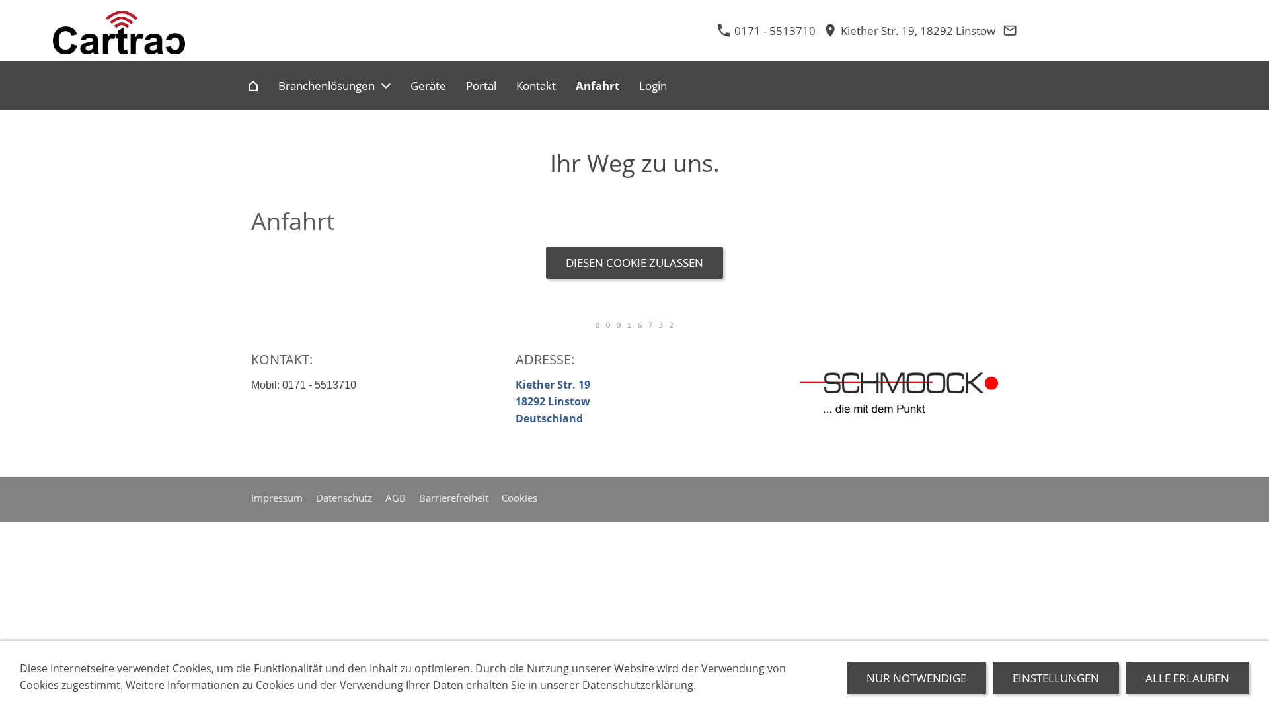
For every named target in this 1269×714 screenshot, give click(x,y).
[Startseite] (253, 85)
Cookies (519, 497)
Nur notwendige (916, 678)
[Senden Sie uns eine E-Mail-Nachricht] (1010, 30)
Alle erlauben (1187, 678)
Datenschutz (344, 497)
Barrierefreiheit (453, 497)
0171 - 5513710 (774, 30)
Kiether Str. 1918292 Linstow (553, 401)
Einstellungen (1056, 678)
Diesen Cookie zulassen (634, 262)
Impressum (277, 497)
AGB (395, 497)
